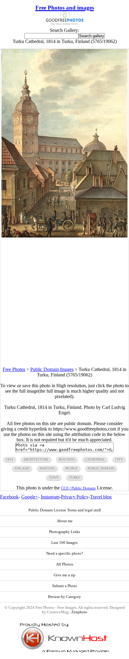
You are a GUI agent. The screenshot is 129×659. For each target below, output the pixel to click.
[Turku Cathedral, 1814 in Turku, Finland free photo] (64, 235)
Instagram (50, 496)
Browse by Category (64, 597)
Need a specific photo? (64, 553)
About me (65, 521)
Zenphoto (79, 612)
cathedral (95, 459)
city (119, 459)
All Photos (64, 564)
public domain (101, 468)
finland (22, 468)
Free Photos (14, 369)
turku (74, 477)
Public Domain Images (52, 369)
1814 (9, 459)
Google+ (29, 496)
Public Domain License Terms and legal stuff (64, 510)
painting (47, 468)
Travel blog (101, 496)
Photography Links (64, 532)
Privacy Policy (74, 496)
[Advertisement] (64, 302)
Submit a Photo (64, 586)
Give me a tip (64, 575)
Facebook (9, 496)
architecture (36, 459)
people (71, 468)
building (67, 459)
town (54, 477)
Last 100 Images (64, 543)
